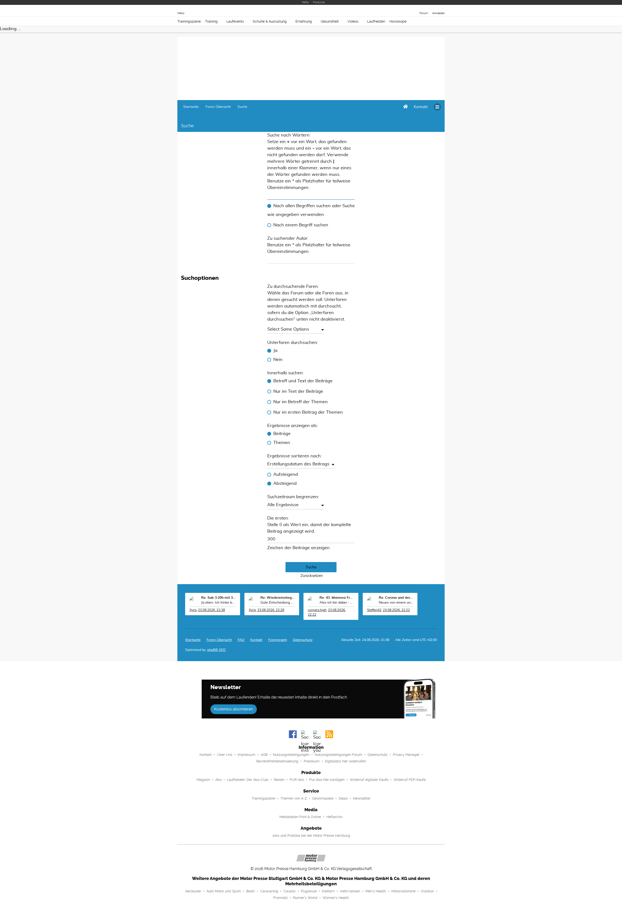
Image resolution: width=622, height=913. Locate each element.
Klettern (328, 891)
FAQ (241, 640)
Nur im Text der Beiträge (298, 391)
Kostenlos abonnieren (233, 709)
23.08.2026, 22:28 (270, 610)
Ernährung (303, 21)
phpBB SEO (216, 650)
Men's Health (375, 891)
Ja (275, 351)
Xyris (193, 610)
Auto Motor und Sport (224, 891)
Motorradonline (403, 891)
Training (211, 21)
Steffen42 (374, 610)
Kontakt (205, 755)
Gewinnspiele (322, 798)
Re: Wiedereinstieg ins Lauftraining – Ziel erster (277, 597)
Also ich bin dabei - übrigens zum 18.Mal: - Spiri (337, 602)
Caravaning (269, 891)
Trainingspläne (189, 21)
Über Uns (224, 755)
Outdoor (427, 891)
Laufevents (235, 21)
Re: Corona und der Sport (396, 597)
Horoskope (397, 21)
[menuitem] (421, 107)
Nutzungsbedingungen (291, 755)
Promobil (280, 898)
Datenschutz (302, 640)
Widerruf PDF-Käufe (410, 780)
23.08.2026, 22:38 (211, 610)
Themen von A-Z (293, 798)
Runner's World (305, 898)
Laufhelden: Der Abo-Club (247, 780)
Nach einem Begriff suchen (300, 225)
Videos (352, 21)
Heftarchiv (334, 817)
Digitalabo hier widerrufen (345, 761)
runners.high (317, 610)
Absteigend (285, 483)
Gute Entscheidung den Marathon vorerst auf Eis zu (277, 602)
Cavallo (289, 891)
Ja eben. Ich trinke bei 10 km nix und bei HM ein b (218, 602)
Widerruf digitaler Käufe (369, 780)
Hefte (305, 2)
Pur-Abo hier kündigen (327, 780)
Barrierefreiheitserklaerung (277, 761)
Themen (281, 443)
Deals (343, 798)
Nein (278, 360)
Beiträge (282, 434)
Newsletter (362, 798)
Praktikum (312, 761)
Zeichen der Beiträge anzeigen (298, 548)
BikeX (250, 891)
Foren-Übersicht (219, 640)
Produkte (319, 2)
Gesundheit (330, 21)
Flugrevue (309, 891)
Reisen (279, 780)
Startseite (193, 640)
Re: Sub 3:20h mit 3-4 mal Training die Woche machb (218, 597)
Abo (218, 780)
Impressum (246, 755)
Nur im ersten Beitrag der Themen (308, 412)
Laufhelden (376, 21)
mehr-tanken (350, 891)
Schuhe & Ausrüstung (270, 21)
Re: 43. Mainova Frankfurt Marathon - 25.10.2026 (337, 597)
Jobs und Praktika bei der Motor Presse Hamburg (311, 835)
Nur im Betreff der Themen (300, 402)
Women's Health (336, 898)
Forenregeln (277, 640)
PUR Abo (297, 780)
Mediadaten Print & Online (300, 817)
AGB (264, 755)
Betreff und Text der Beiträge (303, 381)
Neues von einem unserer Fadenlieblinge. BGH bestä (396, 602)
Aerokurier (193, 891)
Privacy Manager (406, 755)
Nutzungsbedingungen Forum (338, 755)
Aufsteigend (285, 474)
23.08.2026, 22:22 (396, 610)
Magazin (203, 780)
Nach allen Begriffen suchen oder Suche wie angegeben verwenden (311, 210)
